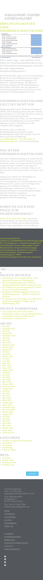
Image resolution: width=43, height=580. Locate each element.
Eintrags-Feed (7, 460)
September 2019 (8, 386)
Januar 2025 (7, 333)
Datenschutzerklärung (16, 543)
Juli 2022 (6, 359)
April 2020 (6, 379)
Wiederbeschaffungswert (10, 257)
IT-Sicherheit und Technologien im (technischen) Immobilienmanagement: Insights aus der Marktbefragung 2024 (21, 301)
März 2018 (6, 426)
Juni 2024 (6, 338)
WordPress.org (8, 465)
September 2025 (8, 329)
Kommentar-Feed (9, 462)
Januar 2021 (7, 368)
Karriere (8, 534)
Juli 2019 (6, 391)
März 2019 (6, 400)
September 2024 (8, 336)
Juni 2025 (6, 331)
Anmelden (6, 458)
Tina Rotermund (6, 238)
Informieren (10, 523)
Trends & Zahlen (9, 450)
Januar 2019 (7, 405)
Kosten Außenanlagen (23, 245)
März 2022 (6, 363)
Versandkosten (12, 549)
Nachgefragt (37, 241)
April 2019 (6, 398)
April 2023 (6, 354)
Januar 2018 (7, 430)
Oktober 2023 (7, 347)
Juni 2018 (6, 419)
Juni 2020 (6, 375)
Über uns (8, 526)
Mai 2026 (6, 326)
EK (1, 243)
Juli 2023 (6, 352)
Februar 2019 (7, 402)
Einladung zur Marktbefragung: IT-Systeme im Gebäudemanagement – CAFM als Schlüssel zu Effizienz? (21, 294)
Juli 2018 (6, 416)
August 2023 (7, 349)
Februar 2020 (7, 384)
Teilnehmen (10, 517)
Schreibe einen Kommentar (31, 257)
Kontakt (8, 546)
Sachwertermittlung (8, 252)
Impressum (9, 540)
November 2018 (8, 409)
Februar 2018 (7, 428)
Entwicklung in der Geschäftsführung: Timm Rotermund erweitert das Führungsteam (20, 279)
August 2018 (7, 414)
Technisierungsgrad (24, 252)
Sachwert (33, 250)
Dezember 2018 (8, 407)
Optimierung (7, 447)
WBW (18, 255)
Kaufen (8, 520)
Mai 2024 (6, 340)
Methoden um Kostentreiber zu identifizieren (18, 317)
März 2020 (6, 382)
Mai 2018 (6, 421)
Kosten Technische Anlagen (25, 248)
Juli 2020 (6, 372)
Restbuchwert (22, 250)
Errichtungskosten (11, 243)
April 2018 (6, 423)
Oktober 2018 (7, 412)
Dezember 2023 (8, 345)
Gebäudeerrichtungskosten (29, 243)
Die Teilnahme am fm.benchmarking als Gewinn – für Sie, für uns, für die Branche (22, 288)
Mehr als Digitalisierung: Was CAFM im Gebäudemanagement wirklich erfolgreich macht (21, 284)
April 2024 (6, 342)
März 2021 (6, 366)
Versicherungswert (7, 255)
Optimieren (9, 514)
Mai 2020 (6, 377)
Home (7, 511)
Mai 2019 (6, 396)
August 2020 (7, 370)
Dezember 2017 (8, 432)
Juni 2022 (6, 361)
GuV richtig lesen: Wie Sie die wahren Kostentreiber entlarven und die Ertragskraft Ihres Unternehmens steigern (22, 313)
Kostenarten (7, 443)
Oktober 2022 (7, 356)
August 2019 (7, 389)
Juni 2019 (6, 393)
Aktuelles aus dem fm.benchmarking (17, 441)
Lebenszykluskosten (8, 250)
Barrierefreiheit (12, 537)
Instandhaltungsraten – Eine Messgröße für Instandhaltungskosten (17, 140)
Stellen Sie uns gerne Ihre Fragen (13, 218)
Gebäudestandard (7, 245)
